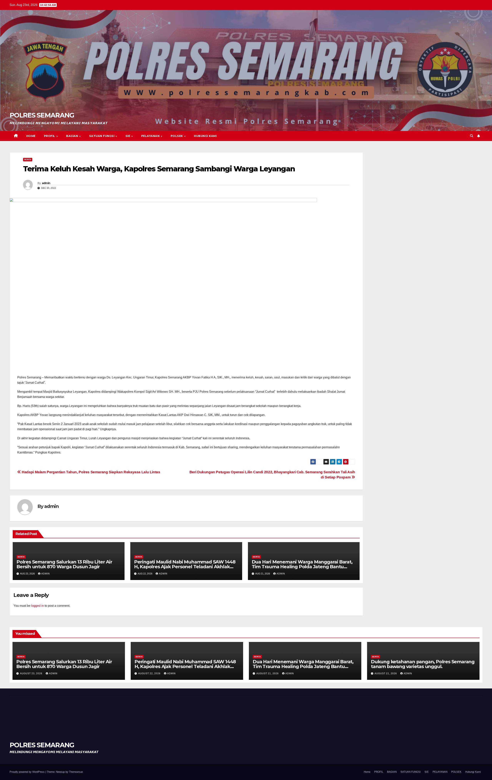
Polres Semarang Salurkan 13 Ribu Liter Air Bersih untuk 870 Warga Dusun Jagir (64, 564)
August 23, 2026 (31, 673)
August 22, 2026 (149, 673)
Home (31, 136)
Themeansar (76, 771)
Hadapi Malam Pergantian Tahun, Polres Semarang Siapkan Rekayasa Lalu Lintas (90, 472)
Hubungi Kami (205, 136)
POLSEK (177, 136)
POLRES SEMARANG (42, 115)
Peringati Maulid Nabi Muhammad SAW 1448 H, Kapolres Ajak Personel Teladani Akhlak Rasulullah (184, 566)
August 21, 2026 (267, 673)
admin (46, 183)
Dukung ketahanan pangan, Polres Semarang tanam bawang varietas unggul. (423, 664)
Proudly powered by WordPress (27, 771)
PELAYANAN (150, 136)
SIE (128, 136)
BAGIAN (72, 136)
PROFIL (50, 136)
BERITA (27, 159)
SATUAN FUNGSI (102, 136)
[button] (471, 136)
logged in (37, 605)
